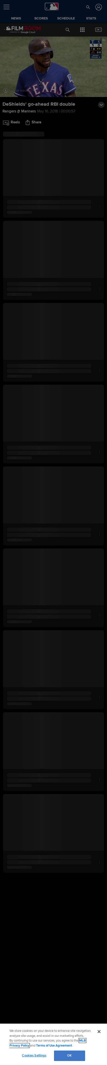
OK (69, 1056)
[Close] (99, 1031)
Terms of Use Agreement (54, 1046)
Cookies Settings (34, 1056)
